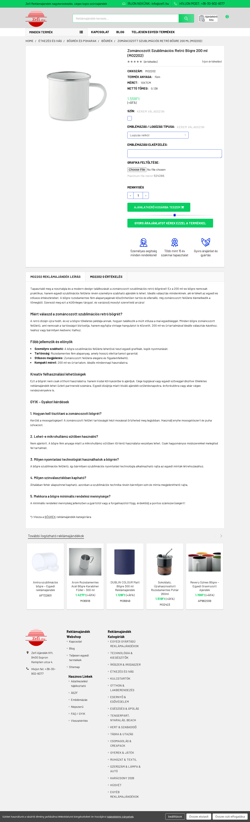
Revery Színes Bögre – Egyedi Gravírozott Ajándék (204, 586)
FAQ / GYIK (78, 713)
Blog (120, 32)
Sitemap (74, 667)
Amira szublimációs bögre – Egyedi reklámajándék (45, 586)
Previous (215, 536)
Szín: (146, 111)
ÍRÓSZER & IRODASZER (125, 664)
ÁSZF (74, 693)
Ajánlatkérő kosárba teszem (157, 207)
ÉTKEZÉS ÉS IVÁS (122, 671)
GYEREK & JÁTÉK (122, 752)
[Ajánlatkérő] (211, 18)
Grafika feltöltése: (143, 162)
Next (220, 536)
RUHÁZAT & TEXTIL (123, 759)
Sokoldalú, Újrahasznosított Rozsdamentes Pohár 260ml (165, 588)
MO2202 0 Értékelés (106, 277)
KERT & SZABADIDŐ (123, 727)
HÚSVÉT (116, 785)
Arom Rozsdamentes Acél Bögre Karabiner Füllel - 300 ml (85, 586)
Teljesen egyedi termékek (153, 32)
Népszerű (77, 706)
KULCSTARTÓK (120, 678)
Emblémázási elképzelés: (147, 144)
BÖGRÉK (50, 517)
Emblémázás (79, 700)
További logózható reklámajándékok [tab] (56, 536)
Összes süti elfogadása (230, 816)
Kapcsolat (100, 32)
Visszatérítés (79, 720)
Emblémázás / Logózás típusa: (166, 127)
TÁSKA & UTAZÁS (121, 734)
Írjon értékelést (212, 61)
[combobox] (133, 18)
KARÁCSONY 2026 (122, 778)
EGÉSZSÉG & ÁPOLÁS (124, 708)
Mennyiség (135, 187)
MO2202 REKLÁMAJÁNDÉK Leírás (55, 277)
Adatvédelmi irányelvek (120, 816)
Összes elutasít (199, 816)
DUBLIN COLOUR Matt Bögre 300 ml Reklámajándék (125, 586)
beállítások (175, 816)
